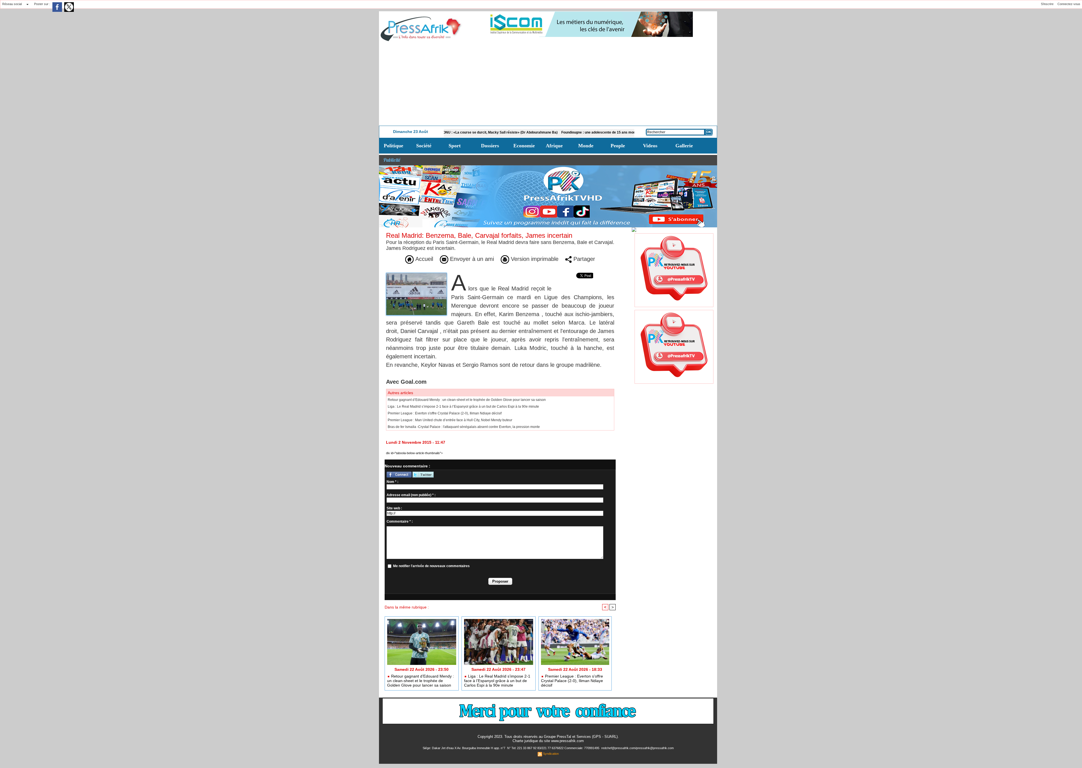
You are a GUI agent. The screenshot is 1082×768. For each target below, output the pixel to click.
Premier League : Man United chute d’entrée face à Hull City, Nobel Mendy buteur (450, 420)
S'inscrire (1047, 4)
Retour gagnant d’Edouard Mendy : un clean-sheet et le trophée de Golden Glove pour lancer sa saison (467, 400)
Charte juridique (525, 741)
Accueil (423, 259)
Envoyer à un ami (471, 259)
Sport (455, 145)
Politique (393, 145)
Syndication (551, 753)
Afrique (554, 145)
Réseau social (12, 4)
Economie (524, 145)
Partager (583, 259)
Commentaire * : (400, 521)
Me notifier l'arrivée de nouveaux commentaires (431, 566)
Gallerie (684, 145)
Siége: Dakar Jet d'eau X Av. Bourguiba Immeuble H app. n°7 (464, 748)
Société (423, 145)
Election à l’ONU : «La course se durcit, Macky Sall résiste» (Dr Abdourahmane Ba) (451, 132)
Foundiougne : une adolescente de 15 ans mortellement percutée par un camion (585, 132)
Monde (585, 145)
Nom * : (392, 482)
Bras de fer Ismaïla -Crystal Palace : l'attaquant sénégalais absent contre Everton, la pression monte (464, 427)
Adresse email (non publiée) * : (411, 495)
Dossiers (490, 145)
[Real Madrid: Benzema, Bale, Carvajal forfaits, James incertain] (416, 274)
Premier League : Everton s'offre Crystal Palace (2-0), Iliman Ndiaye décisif (445, 413)
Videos (650, 145)
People (618, 145)
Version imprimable (533, 259)
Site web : (394, 508)
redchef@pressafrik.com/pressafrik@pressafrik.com (637, 748)
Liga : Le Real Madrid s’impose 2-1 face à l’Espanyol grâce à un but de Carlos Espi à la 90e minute (463, 407)
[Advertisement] (548, 83)
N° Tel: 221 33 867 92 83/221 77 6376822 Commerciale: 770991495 (553, 748)
